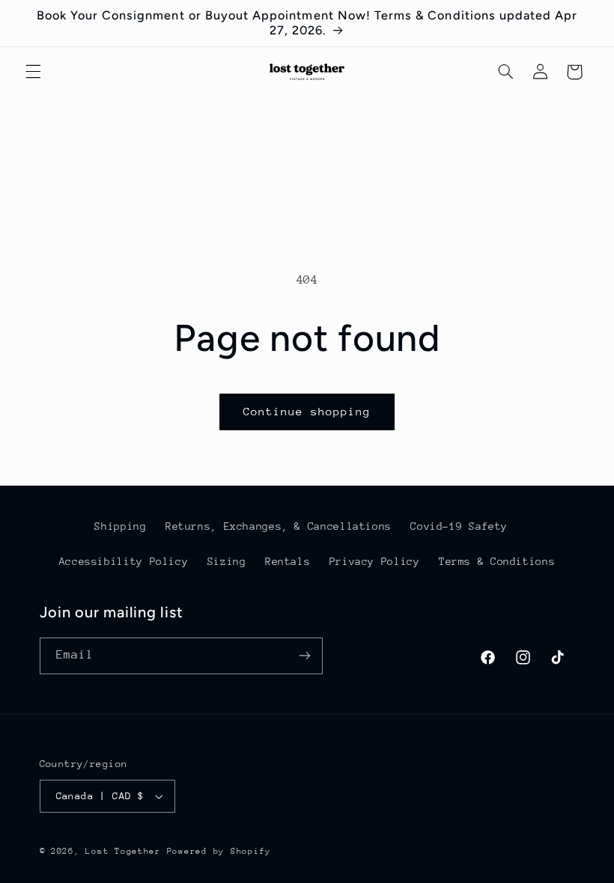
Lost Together (125, 851)
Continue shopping (307, 411)
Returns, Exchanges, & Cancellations (278, 526)
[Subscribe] (304, 656)
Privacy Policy (374, 561)
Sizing (226, 561)
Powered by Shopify (219, 851)
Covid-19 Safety (458, 526)
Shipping (120, 526)
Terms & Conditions (497, 561)
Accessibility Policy (124, 561)
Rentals (287, 561)
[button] (33, 72)
